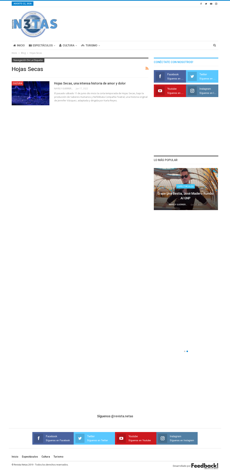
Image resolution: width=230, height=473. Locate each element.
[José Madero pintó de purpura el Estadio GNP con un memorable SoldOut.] (186, 326)
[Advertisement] (153, 23)
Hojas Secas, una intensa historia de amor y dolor (90, 83)
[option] (186, 259)
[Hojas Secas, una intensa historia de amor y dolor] (30, 93)
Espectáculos (43, 45)
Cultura (68, 45)
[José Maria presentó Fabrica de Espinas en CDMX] (186, 189)
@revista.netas (122, 416)
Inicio (21, 45)
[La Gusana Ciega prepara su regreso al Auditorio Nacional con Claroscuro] (186, 235)
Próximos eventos (186, 277)
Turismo (91, 45)
